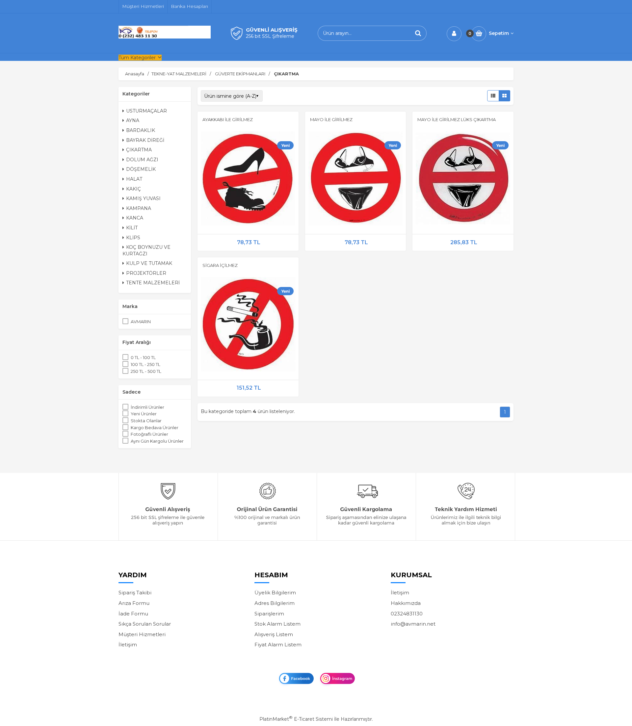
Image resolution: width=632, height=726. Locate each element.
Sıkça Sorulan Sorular (144, 624)
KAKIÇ (133, 189)
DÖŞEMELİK (141, 169)
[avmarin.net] (164, 37)
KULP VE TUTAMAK (149, 263)
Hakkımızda (406, 603)
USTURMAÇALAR (146, 111)
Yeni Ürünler (144, 413)
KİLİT (132, 228)
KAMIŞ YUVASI (143, 198)
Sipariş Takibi (134, 592)
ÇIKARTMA (139, 150)
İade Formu (133, 613)
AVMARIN (141, 321)
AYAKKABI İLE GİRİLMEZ (227, 119)
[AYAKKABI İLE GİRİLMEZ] (248, 179)
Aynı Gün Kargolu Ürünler (157, 441)
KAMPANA (138, 208)
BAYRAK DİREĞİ (145, 140)
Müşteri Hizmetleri (142, 634)
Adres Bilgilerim (274, 603)
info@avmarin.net (413, 624)
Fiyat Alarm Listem (278, 644)
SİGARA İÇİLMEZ (220, 265)
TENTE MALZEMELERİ (153, 283)
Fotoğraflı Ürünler (149, 434)
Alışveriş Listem (273, 634)
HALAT (134, 179)
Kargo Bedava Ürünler (154, 427)
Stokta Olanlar (146, 420)
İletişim (127, 644)
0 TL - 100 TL (143, 357)
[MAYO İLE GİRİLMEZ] (355, 179)
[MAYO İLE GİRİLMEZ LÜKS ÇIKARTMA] (463, 179)
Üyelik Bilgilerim (275, 592)
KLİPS (133, 238)
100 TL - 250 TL (145, 364)
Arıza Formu (133, 603)
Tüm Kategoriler (137, 58)
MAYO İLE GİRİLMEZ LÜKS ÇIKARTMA (456, 119)
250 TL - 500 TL (146, 371)
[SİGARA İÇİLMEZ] (248, 325)
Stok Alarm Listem (277, 624)
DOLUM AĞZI (142, 160)
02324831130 (407, 613)
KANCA (134, 218)
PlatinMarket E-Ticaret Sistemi (296, 719)
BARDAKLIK (140, 130)
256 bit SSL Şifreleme (270, 36)
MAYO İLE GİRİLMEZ (331, 119)
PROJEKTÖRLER (146, 273)
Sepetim (499, 33)
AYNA (132, 120)
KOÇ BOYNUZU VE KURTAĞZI (146, 250)
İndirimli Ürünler (147, 407)
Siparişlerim (269, 613)
